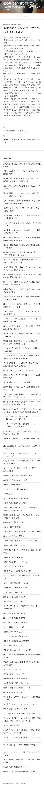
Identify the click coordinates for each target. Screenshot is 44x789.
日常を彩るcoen (9, 494)
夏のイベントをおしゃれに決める (16, 498)
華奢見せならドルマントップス (15, 709)
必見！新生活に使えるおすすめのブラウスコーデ (22, 531)
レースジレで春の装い (11, 725)
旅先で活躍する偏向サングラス (15, 503)
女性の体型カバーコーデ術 (13, 627)
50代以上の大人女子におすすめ (15, 601)
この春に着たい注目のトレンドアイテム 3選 (20, 541)
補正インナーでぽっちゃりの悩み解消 (17, 475)
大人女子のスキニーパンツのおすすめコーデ (20, 704)
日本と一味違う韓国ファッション (16, 583)
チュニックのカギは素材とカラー (16, 636)
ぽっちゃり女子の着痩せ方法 (14, 618)
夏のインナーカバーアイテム (14, 669)
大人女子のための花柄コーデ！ (15, 767)
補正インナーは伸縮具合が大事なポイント (19, 771)
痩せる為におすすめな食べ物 (14, 613)
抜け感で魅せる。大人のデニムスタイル (18, 370)
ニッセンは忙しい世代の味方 (14, 566)
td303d (19, 24)
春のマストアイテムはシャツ (14, 692)
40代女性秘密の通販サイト (13, 485)
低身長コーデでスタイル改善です (16, 641)
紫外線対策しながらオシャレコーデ (16, 650)
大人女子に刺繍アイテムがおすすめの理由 (19, 713)
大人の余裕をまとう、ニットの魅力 (16, 382)
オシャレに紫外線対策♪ (12, 527)
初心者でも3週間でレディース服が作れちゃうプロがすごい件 (21, 7)
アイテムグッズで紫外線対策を (15, 489)
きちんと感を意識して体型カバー (16, 545)
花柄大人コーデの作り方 (12, 632)
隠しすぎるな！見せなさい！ (14, 597)
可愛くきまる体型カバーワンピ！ (16, 562)
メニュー (23, 16)
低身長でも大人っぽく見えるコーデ (16, 571)
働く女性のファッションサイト (15, 622)
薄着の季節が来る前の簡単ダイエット (17, 688)
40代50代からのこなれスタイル (15, 679)
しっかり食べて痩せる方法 (13, 592)
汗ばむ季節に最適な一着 (12, 645)
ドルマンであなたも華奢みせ (14, 557)
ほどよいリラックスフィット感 (15, 480)
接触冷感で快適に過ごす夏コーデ (16, 522)
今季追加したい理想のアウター (15, 588)
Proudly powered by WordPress (14, 783)
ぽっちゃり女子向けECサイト (14, 536)
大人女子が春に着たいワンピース (16, 683)
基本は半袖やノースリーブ (13, 674)
